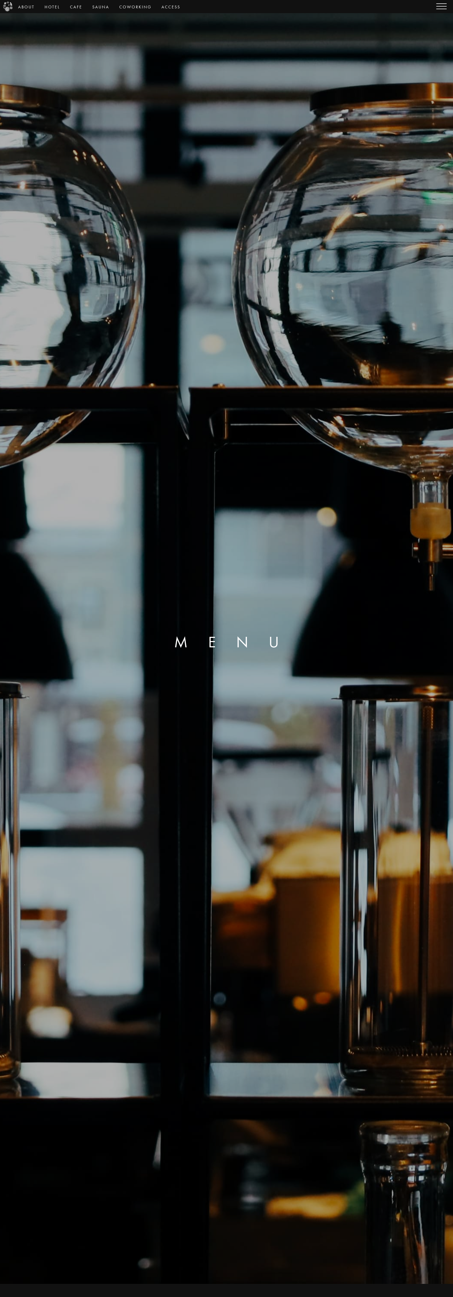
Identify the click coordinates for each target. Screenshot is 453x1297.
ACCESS (170, 7)
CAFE (76, 7)
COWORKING (135, 7)
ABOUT (26, 7)
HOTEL (52, 7)
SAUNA (100, 7)
